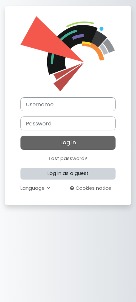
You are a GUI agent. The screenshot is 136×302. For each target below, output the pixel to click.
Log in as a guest (68, 173)
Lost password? (68, 158)
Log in (68, 142)
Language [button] (33, 188)
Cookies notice (92, 188)
